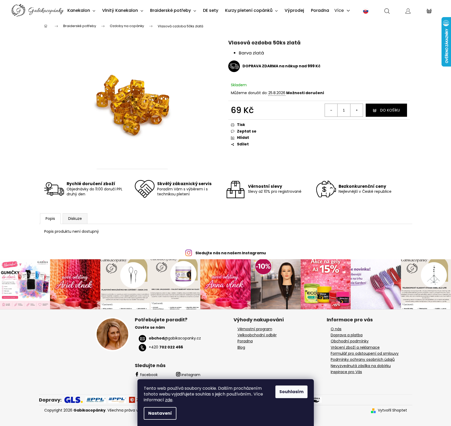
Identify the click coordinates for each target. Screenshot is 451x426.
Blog (241, 347)
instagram (190, 374)
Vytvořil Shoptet (392, 410)
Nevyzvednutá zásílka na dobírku (361, 365)
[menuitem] (81, 10)
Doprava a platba (347, 335)
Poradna (245, 341)
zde (168, 400)
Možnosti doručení (305, 92)
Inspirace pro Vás (346, 371)
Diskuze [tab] (75, 218)
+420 (166, 347)
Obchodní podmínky (350, 341)
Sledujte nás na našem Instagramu (230, 253)
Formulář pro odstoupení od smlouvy (365, 353)
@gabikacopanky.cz (175, 338)
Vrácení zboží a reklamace (355, 347)
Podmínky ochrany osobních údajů (363, 359)
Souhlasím (291, 392)
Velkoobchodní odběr (257, 335)
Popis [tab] (50, 218)
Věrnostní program (254, 329)
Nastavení (160, 413)
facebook (149, 374)
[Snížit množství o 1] (331, 110)
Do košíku (390, 110)
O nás (336, 329)
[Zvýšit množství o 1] (356, 110)
